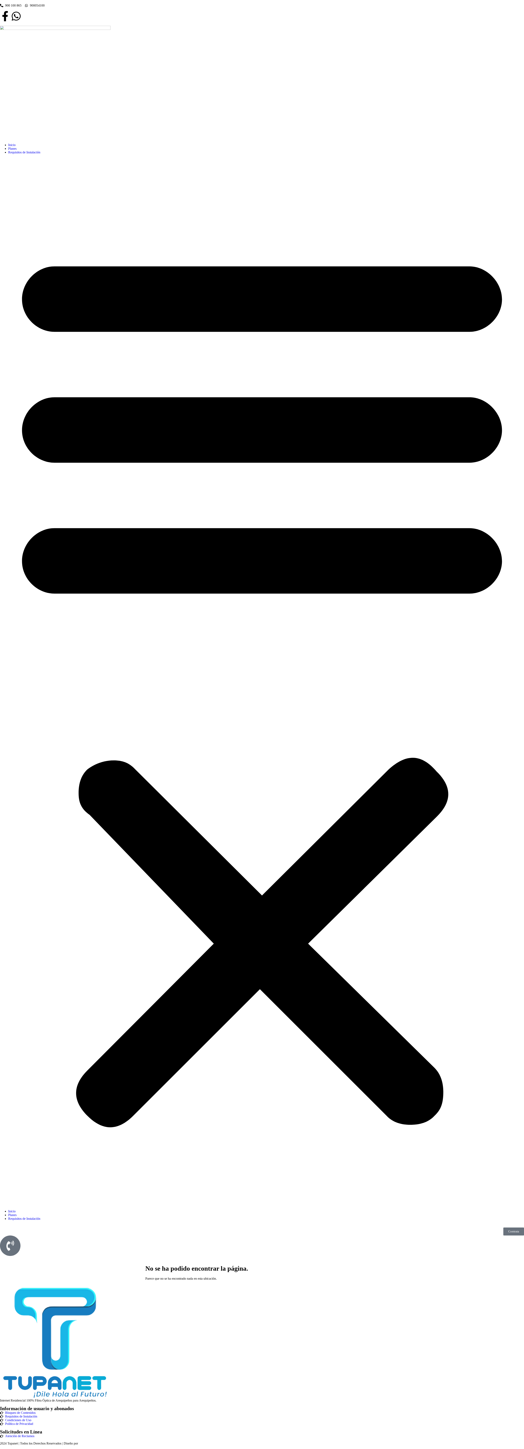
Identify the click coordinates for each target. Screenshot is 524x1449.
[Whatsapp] (16, 16)
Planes (12, 148)
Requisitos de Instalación (24, 152)
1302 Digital (87, 1443)
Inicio (12, 145)
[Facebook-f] (5, 16)
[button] (262, 681)
